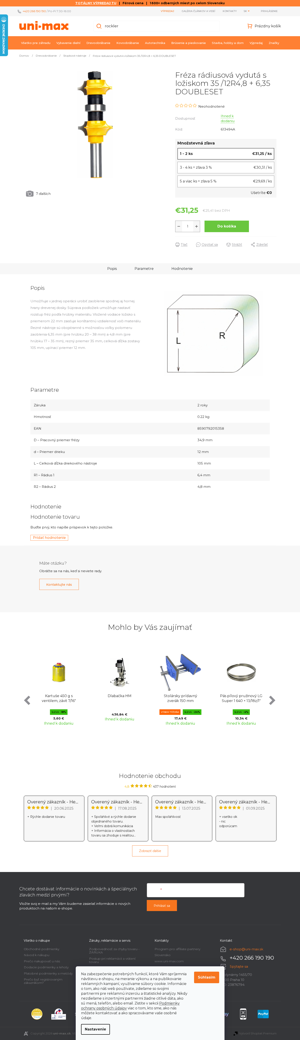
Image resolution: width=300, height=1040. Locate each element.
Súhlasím (206, 977)
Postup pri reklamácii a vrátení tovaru (112, 960)
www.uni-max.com (169, 961)
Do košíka (226, 226)
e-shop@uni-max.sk (246, 949)
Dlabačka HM (119, 696)
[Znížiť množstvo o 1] (178, 226)
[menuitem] (35, 42)
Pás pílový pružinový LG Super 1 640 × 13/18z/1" (241, 698)
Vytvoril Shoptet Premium (257, 1033)
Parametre (144, 269)
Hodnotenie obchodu (150, 775)
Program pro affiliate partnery (177, 949)
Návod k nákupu (36, 955)
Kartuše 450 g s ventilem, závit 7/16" (59, 698)
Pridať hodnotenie (49, 538)
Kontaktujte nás (59, 585)
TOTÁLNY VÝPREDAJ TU (95, 3)
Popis (112, 269)
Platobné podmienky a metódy (48, 973)
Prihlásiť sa (162, 906)
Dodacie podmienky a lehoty (46, 967)
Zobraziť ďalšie (150, 851)
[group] (58, 689)
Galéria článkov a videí (198, 11)
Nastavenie (95, 1029)
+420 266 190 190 (34, 11)
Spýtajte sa (239, 966)
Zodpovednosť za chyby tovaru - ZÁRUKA (114, 950)
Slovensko (163, 955)
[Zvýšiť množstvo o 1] (196, 226)
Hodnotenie (182, 269)
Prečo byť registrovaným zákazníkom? (43, 981)
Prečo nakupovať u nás (42, 961)
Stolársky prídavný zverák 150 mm (180, 698)
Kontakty (230, 11)
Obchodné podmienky (41, 949)
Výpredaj (167, 11)
